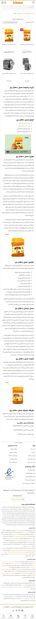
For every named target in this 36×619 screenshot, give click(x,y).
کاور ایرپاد (23, 585)
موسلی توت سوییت (9, 562)
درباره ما (33, 452)
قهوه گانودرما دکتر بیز (25, 573)
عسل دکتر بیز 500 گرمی (24, 123)
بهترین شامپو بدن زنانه (30, 480)
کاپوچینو (28, 571)
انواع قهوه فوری (19, 569)
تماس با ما (33, 449)
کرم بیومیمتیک (31, 470)
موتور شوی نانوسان (25, 598)
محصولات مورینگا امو (15, 552)
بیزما (33, 13)
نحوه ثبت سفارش (13, 452)
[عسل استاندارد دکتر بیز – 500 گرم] (27, 35)
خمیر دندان (30, 546)
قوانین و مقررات (31, 456)
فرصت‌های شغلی (31, 459)
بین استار (31, 567)
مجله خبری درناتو (31, 462)
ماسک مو (8, 538)
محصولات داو (26, 554)
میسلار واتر (33, 538)
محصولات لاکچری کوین (28, 550)
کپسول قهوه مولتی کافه (7, 569)
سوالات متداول (13, 449)
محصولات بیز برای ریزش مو (29, 483)
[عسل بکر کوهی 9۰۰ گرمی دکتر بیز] (9, 64)
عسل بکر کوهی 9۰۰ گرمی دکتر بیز (9, 73)
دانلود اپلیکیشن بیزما (17, 499)
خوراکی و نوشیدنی (26, 13)
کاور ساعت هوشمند (21, 587)
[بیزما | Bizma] (18, 2)
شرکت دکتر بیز (30, 96)
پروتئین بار (15, 562)
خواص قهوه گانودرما (30, 473)
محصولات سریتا (13, 550)
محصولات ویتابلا (20, 550)
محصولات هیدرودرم (12, 554)
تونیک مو (31, 540)
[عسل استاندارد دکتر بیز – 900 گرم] (9, 35)
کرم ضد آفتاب (17, 534)
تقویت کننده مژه (25, 532)
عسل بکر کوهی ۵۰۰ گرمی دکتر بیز (27, 73)
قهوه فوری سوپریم (12, 573)
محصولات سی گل (7, 552)
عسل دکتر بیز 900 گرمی (24, 126)
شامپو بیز (12, 538)
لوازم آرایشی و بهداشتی (20, 530)
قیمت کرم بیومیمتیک (20, 540)
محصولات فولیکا (32, 556)
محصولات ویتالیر (23, 552)
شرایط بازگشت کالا (13, 462)
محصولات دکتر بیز (14, 563)
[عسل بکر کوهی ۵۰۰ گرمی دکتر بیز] (27, 64)
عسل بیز (19, 563)
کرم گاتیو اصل (26, 536)
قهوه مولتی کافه (14, 571)
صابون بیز (27, 540)
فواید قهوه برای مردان (30, 477)
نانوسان (13, 596)
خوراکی (19, 13)
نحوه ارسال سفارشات (12, 456)
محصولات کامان (20, 554)
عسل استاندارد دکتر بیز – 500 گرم (27, 44)
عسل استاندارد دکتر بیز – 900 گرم (9, 45)
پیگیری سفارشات (13, 459)
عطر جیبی (7, 542)
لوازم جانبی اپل (14, 587)
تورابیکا (33, 573)
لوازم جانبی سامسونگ (6, 587)
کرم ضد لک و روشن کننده (18, 536)
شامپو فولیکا (17, 538)
